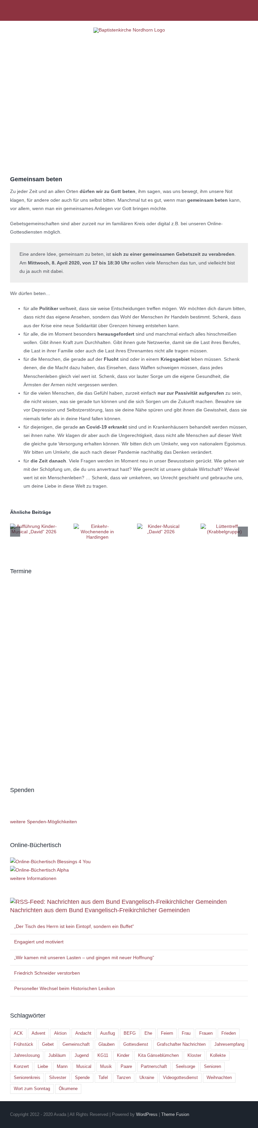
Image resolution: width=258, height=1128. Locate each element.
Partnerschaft (154, 1066)
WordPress (147, 1114)
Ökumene (68, 1088)
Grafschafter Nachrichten (181, 1044)
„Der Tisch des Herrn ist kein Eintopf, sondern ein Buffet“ (74, 926)
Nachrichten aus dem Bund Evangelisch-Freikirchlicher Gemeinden (100, 910)
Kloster (194, 1055)
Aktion (60, 1033)
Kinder (123, 1055)
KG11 (102, 1055)
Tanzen (124, 1077)
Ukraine (146, 1077)
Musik (106, 1066)
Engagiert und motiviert (38, 941)
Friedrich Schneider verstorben (47, 973)
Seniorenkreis (27, 1077)
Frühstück (23, 1044)
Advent (38, 1033)
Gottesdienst (135, 1044)
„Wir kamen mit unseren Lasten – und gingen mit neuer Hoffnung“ (84, 957)
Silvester (57, 1077)
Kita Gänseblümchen (158, 1055)
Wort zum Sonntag (32, 1088)
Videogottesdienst (180, 1077)
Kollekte (218, 1055)
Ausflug (107, 1033)
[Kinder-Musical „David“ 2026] (160, 526)
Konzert (21, 1066)
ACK (18, 1033)
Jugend (82, 1055)
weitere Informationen (33, 878)
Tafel (103, 1077)
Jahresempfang (229, 1044)
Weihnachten (219, 1077)
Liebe (43, 1066)
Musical (83, 1066)
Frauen (206, 1033)
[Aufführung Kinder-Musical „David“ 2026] (33, 526)
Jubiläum (57, 1055)
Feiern (167, 1033)
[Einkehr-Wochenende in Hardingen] (97, 526)
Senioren (212, 1066)
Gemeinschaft (76, 1044)
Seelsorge (185, 1066)
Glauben (106, 1044)
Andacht (83, 1033)
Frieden (228, 1033)
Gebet (48, 1044)
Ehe (148, 1033)
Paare (126, 1066)
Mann (62, 1066)
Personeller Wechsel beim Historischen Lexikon (64, 988)
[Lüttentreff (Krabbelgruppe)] (224, 526)
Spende (82, 1077)
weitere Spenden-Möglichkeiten (43, 821)
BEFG (130, 1033)
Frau (186, 1033)
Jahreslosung (27, 1055)
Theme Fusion (175, 1114)
